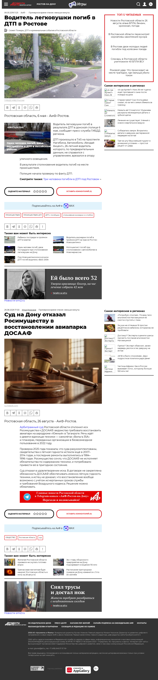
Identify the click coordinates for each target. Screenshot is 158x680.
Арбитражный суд (31, 427)
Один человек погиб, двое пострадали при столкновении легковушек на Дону (33, 249)
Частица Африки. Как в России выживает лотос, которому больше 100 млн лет (135, 368)
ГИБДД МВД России (14, 100)
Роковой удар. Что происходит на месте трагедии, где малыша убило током (129, 73)
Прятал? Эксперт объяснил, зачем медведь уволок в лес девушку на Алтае (134, 348)
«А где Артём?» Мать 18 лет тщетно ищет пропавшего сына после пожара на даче (134, 92)
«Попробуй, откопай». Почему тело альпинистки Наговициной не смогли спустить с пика (135, 317)
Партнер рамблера (54, 668)
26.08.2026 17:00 (11, 310)
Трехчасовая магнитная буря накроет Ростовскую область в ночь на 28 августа (33, 572)
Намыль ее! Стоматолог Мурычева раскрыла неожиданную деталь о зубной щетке (134, 112)
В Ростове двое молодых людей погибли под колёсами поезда (129, 48)
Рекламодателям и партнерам (43, 627)
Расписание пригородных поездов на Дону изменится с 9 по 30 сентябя (82, 572)
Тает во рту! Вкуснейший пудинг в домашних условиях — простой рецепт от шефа (134, 143)
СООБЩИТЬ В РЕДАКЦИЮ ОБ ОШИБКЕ (78, 627)
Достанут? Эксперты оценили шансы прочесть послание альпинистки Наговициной (135, 338)
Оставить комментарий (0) (79, 191)
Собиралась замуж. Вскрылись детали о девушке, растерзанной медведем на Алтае (133, 133)
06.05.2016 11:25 (11, 12)
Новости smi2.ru (14, 300)
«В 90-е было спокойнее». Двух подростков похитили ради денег (134, 357)
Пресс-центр (61, 623)
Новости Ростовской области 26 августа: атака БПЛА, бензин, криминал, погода (129, 23)
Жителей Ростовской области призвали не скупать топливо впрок (32, 562)
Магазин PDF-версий (80, 623)
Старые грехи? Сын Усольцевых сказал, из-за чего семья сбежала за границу (135, 102)
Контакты (141, 623)
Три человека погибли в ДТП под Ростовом (71, 179)
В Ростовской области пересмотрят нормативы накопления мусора (129, 35)
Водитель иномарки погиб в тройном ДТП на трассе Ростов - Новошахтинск (82, 239)
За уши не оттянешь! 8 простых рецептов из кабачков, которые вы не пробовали (136, 327)
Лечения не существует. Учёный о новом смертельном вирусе (134, 121)
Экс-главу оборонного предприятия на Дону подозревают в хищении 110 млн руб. (75, 563)
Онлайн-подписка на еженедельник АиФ (113, 623)
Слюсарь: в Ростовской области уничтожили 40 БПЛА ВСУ (129, 60)
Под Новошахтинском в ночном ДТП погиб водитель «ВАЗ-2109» (33, 258)
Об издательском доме (39, 623)
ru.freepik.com (11, 405)
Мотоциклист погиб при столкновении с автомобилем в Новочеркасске (81, 249)
